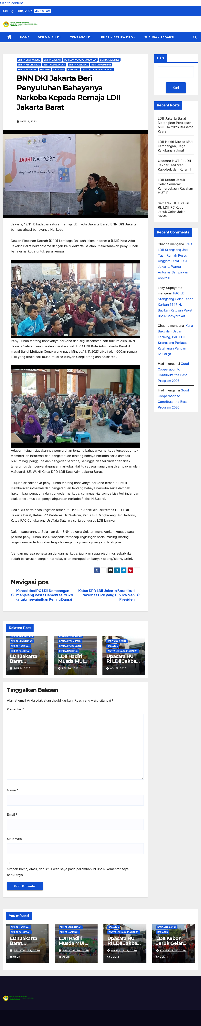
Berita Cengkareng (29, 60)
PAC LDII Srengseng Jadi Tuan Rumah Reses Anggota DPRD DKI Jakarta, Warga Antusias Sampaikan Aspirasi (175, 261)
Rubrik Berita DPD (117, 37)
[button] (194, 37)
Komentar (15, 709)
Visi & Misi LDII (49, 37)
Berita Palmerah (101, 65)
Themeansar (80, 1018)
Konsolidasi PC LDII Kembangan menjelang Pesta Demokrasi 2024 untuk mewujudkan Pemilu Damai (44, 595)
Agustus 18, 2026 (124, 950)
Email (12, 814)
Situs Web (14, 839)
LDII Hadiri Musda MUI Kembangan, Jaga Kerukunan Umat (175, 146)
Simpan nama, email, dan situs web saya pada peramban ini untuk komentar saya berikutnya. (68, 872)
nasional (73, 69)
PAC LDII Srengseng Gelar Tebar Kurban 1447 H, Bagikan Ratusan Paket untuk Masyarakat (175, 304)
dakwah (45, 69)
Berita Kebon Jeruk (29, 65)
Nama (12, 790)
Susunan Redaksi (159, 37)
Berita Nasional (78, 65)
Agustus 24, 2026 (27, 950)
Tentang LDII (81, 37)
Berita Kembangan (54, 65)
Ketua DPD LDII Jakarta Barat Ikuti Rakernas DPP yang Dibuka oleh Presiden (106, 595)
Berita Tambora (27, 69)
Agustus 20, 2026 (75, 950)
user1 (17, 956)
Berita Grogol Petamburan (80, 60)
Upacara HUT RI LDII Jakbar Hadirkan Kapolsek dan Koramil (174, 165)
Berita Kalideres (109, 60)
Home (24, 37)
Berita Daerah (52, 60)
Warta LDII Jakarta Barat (97, 69)
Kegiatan (58, 69)
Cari (160, 58)
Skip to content (11, 3)
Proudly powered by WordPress (23, 1018)
